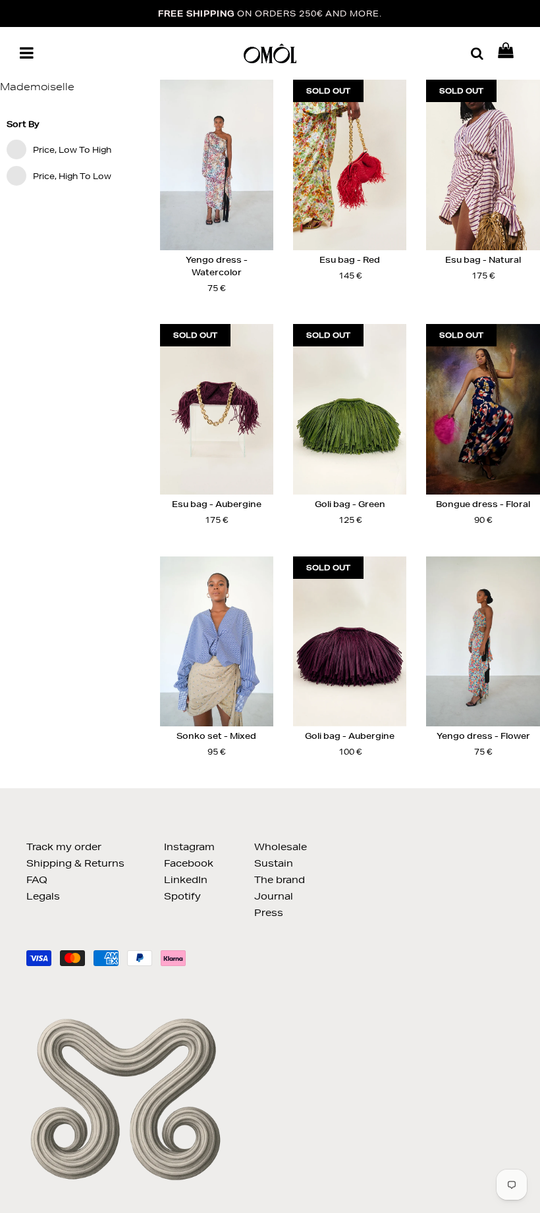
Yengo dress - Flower (483, 735)
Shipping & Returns (75, 863)
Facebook (188, 863)
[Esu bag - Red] (349, 165)
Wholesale (280, 847)
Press (268, 913)
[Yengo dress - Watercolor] (216, 165)
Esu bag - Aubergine (216, 504)
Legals (43, 896)
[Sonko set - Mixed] (216, 641)
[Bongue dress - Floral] (482, 409)
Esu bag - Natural (483, 259)
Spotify (182, 896)
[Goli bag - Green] (349, 409)
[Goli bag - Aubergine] (349, 641)
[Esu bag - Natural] (482, 165)
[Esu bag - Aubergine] (216, 409)
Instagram (189, 847)
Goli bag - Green (350, 504)
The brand (279, 880)
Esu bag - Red (349, 259)
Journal (273, 896)
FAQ (36, 880)
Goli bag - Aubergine (349, 735)
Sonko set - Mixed (216, 735)
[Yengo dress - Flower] (482, 641)
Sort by (23, 124)
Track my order (63, 847)
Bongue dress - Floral (483, 504)
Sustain (273, 863)
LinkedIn (185, 880)
